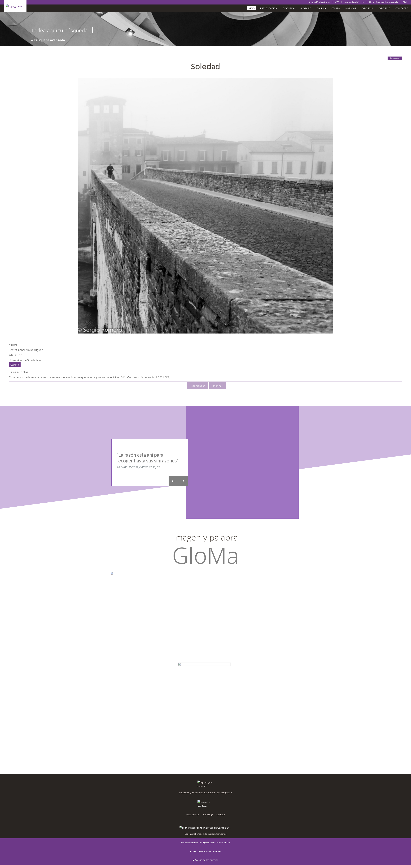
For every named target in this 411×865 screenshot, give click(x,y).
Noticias (350, 8)
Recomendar (197, 385)
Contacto (401, 8)
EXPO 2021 (367, 8)
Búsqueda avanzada (49, 40)
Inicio (251, 8)
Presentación (268, 8)
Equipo (335, 8)
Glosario (305, 8)
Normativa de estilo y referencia (383, 2)
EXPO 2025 (384, 8)
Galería (321, 8)
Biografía (289, 8)
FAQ (405, 2)
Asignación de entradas (319, 2)
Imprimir (218, 385)
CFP (337, 2)
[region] (205, 462)
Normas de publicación (354, 2)
